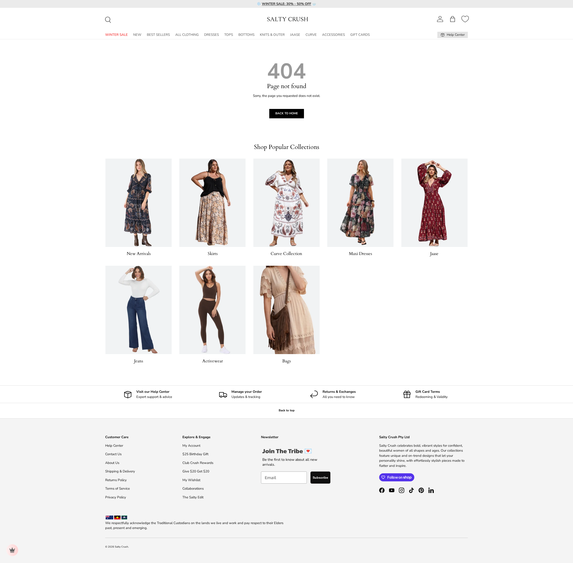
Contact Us (113, 454)
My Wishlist (191, 480)
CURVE (311, 34)
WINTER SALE (116, 34)
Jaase (434, 254)
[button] (453, 19)
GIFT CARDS (360, 34)
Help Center (114, 445)
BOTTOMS (246, 34)
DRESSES (211, 34)
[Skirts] (212, 203)
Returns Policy (116, 480)
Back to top (287, 410)
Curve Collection (286, 254)
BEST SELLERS (158, 34)
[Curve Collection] (286, 203)
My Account (191, 445)
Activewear (212, 361)
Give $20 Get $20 (195, 471)
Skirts (213, 254)
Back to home (286, 113)
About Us (112, 463)
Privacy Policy (115, 497)
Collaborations (193, 488)
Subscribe (320, 477)
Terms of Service (117, 488)
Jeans (138, 361)
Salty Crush (121, 546)
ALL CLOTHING (187, 34)
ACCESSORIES (333, 34)
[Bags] (286, 310)
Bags (286, 361)
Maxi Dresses (360, 254)
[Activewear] (212, 310)
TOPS (228, 34)
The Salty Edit (192, 497)
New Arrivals (139, 254)
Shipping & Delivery (120, 471)
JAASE (295, 34)
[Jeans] (138, 310)
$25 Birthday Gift (195, 454)
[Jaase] (434, 203)
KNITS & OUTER (272, 34)
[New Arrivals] (138, 203)
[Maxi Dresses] (360, 203)
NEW (137, 34)
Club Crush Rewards (197, 463)
